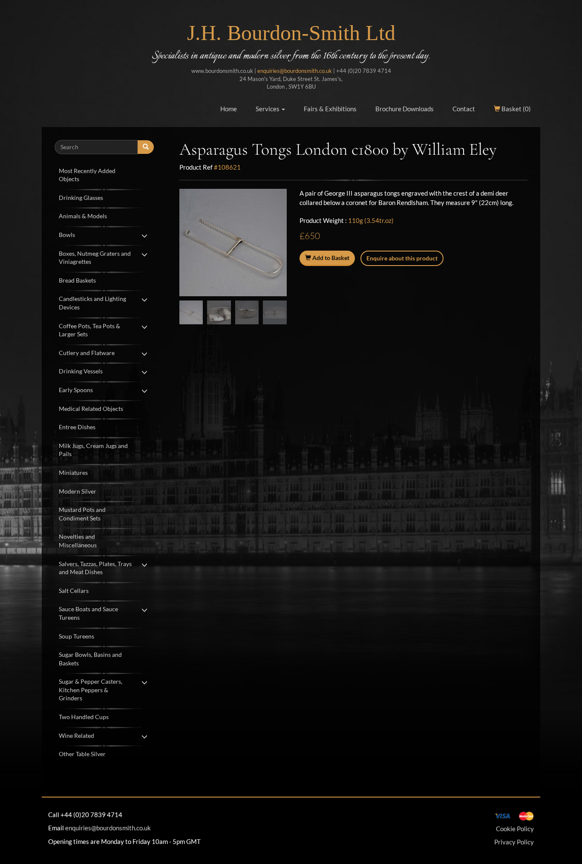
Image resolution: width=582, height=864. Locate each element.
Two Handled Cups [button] (84, 716)
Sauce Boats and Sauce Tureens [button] (88, 613)
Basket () (515, 109)
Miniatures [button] (73, 472)
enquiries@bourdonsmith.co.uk (294, 70)
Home (228, 109)
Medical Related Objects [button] (91, 408)
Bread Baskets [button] (77, 280)
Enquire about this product (402, 258)
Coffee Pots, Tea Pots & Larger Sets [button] (89, 330)
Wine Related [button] (76, 735)
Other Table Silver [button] (82, 753)
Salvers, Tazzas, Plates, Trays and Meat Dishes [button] (95, 568)
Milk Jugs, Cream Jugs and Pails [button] (93, 450)
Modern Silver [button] (77, 491)
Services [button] (268, 109)
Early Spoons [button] (76, 389)
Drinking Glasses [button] (81, 197)
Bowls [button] (67, 234)
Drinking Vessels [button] (81, 371)
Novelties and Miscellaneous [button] (78, 541)
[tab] (104, 174)
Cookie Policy (515, 828)
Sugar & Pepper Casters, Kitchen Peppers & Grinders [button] (90, 690)
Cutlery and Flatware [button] (87, 352)
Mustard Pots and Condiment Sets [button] (82, 514)
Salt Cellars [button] (74, 590)
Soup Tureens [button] (76, 636)
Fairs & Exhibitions (330, 109)
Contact (463, 109)
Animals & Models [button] (83, 216)
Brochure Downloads (404, 109)
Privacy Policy (514, 842)
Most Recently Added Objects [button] (87, 175)
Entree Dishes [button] (77, 427)
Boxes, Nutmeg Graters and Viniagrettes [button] (95, 258)
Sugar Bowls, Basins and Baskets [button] (90, 659)
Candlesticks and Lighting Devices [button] (92, 303)
